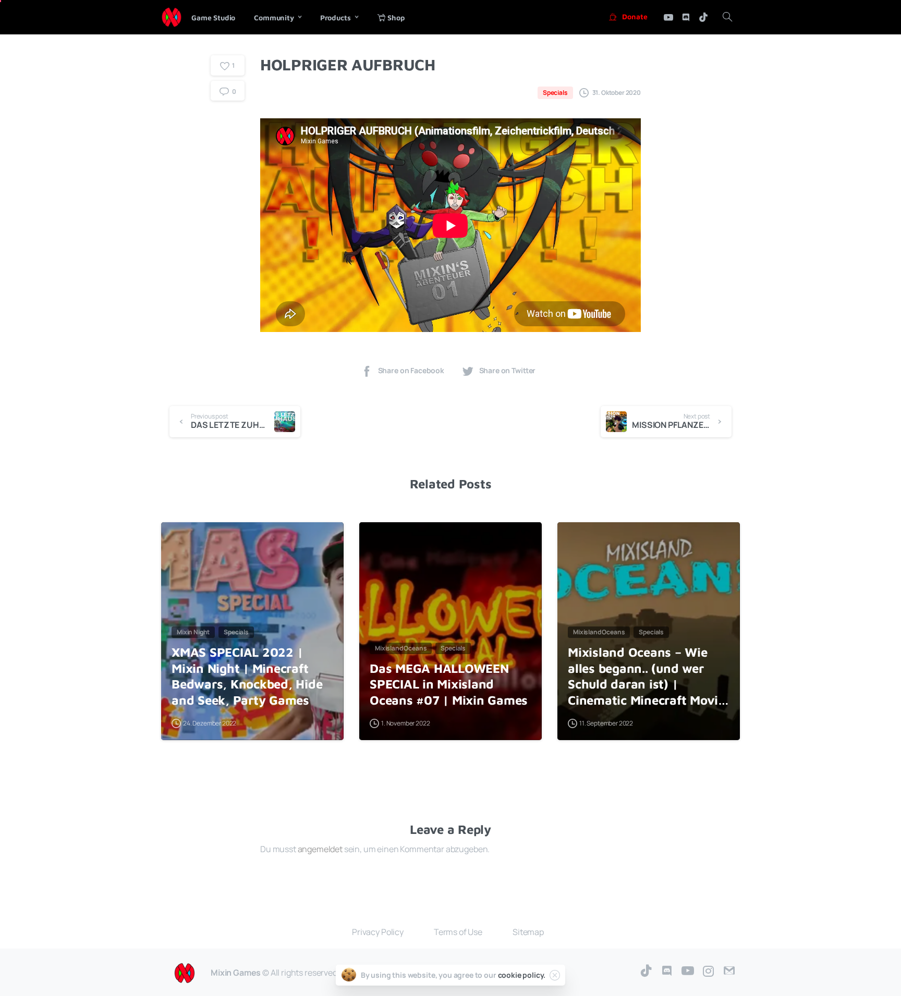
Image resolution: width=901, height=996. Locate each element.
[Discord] (686, 17)
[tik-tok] (703, 17)
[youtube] (668, 17)
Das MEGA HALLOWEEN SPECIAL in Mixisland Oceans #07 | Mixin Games (449, 684)
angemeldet (320, 849)
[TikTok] (646, 971)
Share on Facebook (411, 371)
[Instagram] (708, 971)
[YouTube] (687, 971)
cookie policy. (522, 975)
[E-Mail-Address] (729, 971)
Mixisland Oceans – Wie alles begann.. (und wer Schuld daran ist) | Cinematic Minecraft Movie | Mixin (646, 676)
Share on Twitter (507, 371)
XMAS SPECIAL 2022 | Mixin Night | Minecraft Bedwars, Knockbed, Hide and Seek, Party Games (247, 676)
